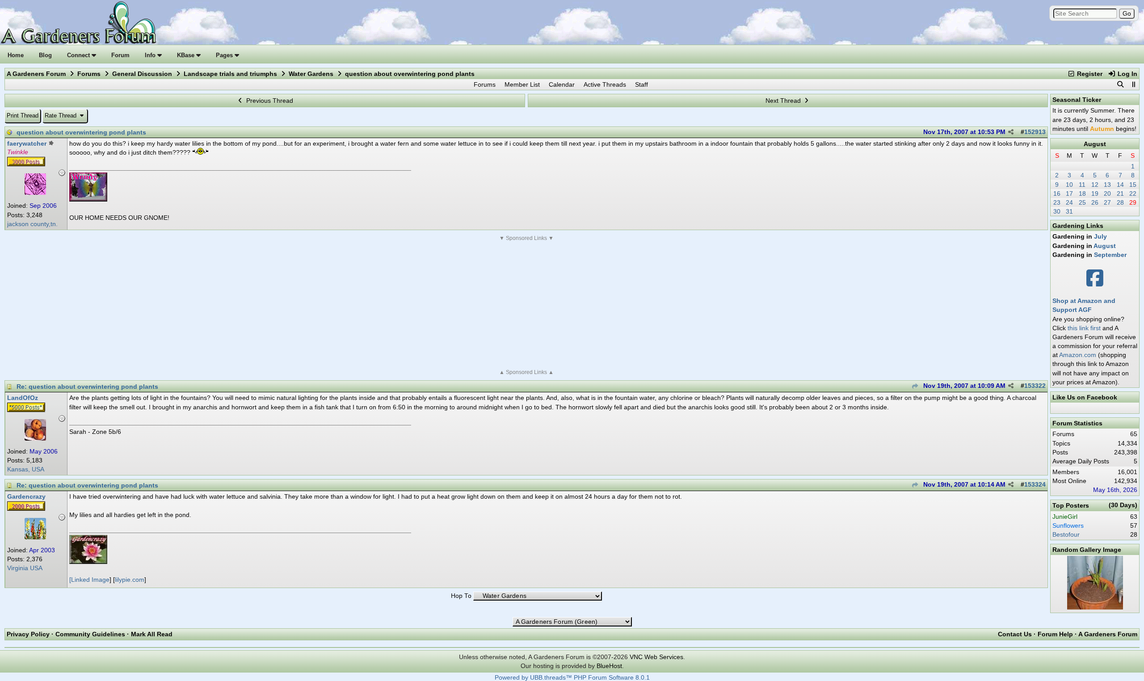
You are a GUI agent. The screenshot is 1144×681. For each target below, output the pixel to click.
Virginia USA (24, 568)
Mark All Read (151, 634)
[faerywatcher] (35, 192)
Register (1088, 73)
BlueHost (609, 665)
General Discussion (142, 73)
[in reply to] (915, 386)
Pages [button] (225, 55)
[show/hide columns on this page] (1133, 84)
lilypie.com (129, 579)
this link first (1084, 328)
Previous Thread (268, 100)
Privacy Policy (28, 634)
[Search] (1120, 84)
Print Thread (22, 115)
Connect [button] (79, 55)
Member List (522, 84)
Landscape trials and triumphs (230, 73)
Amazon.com (1077, 354)
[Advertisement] (526, 305)
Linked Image (90, 579)
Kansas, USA (25, 469)
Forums (89, 73)
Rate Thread (61, 115)
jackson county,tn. (32, 224)
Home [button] (16, 55)
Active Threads (605, 84)
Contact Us (1015, 634)
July (1100, 236)
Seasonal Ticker (1076, 99)
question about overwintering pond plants (81, 132)
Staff (641, 84)
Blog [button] (45, 55)
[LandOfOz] (35, 438)
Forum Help (1055, 634)
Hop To (461, 596)
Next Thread (784, 100)
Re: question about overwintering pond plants (87, 386)
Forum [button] (120, 55)
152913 (1035, 132)
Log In (1126, 73)
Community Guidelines (90, 634)
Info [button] (151, 55)
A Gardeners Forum (36, 73)
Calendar (562, 84)
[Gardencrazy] (35, 537)
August (1095, 143)
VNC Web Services (656, 656)
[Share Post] (1010, 132)
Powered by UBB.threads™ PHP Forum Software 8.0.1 (572, 677)
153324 (1035, 484)
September (1110, 254)
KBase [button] (186, 55)
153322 (1035, 386)
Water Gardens (311, 73)
